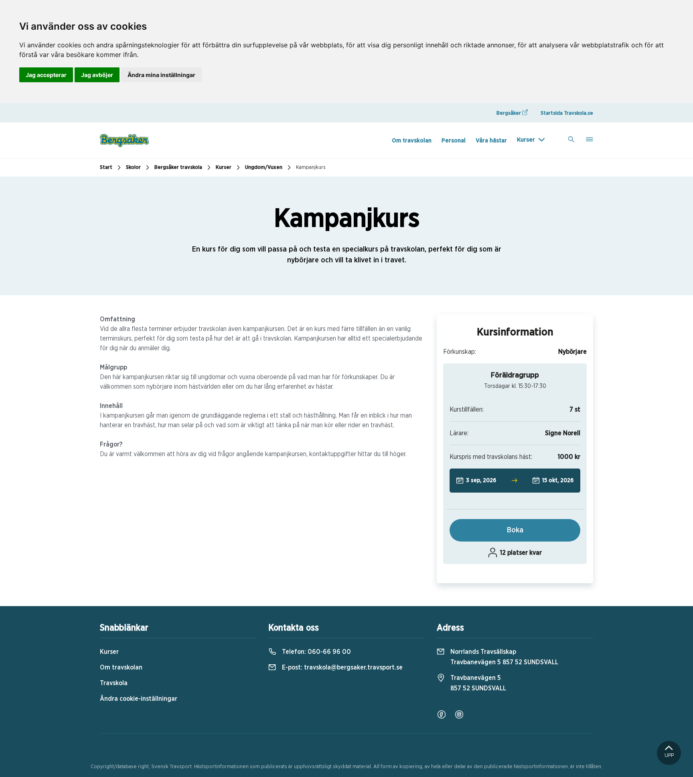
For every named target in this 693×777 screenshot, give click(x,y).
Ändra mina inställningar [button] (161, 74)
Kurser (526, 140)
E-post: (341, 667)
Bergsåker (509, 113)
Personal (454, 141)
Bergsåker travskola (178, 167)
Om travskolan (412, 141)
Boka (515, 530)
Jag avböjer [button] (97, 74)
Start (106, 167)
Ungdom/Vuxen (263, 167)
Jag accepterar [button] (46, 74)
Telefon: (315, 652)
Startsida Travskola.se (567, 113)
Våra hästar (491, 141)
